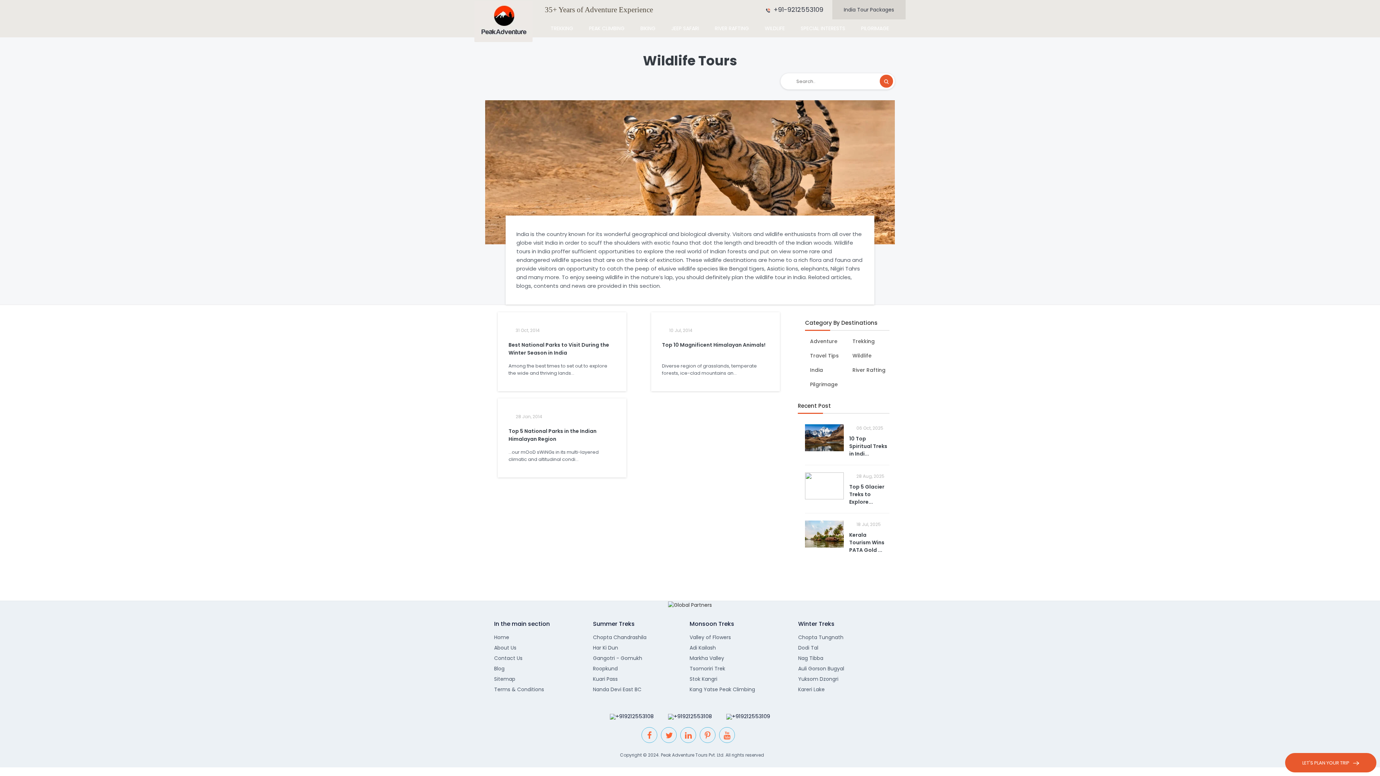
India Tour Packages (869, 9)
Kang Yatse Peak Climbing (722, 689)
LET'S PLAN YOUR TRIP (1325, 762)
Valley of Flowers (710, 637)
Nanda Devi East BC (617, 689)
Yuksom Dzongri (818, 679)
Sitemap (504, 679)
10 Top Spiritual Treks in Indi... (868, 446)
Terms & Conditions (519, 689)
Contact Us (508, 658)
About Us (505, 647)
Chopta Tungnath (820, 637)
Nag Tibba (810, 658)
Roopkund (605, 668)
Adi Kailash (703, 647)
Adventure (823, 341)
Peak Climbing (607, 28)
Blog (499, 668)
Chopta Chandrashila (620, 637)
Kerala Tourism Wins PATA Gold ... (866, 542)
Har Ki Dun (605, 647)
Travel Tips (824, 355)
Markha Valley (707, 658)
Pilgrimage (875, 28)
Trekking (562, 28)
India (816, 370)
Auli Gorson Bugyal (821, 668)
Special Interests (823, 28)
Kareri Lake (811, 689)
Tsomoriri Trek (707, 668)
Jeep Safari (685, 28)
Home (501, 637)
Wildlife (775, 28)
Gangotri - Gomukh (617, 658)
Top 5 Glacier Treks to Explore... (866, 494)
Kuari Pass (605, 679)
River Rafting (732, 28)
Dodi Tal (808, 647)
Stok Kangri (703, 679)
